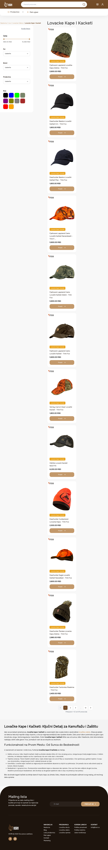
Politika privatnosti (80, 827)
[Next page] (91, 708)
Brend (5, 63)
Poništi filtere (25, 29)
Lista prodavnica (49, 833)
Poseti (60, 77)
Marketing (47, 840)
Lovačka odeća (64, 830)
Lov (9, 23)
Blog (45, 830)
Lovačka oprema (64, 833)
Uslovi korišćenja (80, 833)
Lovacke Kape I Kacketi (57, 61)
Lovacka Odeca (17, 23)
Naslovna (3, 23)
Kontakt (46, 838)
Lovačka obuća (64, 827)
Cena (5, 36)
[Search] (84, 4)
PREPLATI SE (89, 804)
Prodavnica (7, 77)
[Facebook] (10, 839)
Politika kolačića (79, 830)
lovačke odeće (84, 732)
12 (85, 708)
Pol (4, 49)
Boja (4, 91)
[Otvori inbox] (97, 4)
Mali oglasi (34, 12)
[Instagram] (15, 839)
